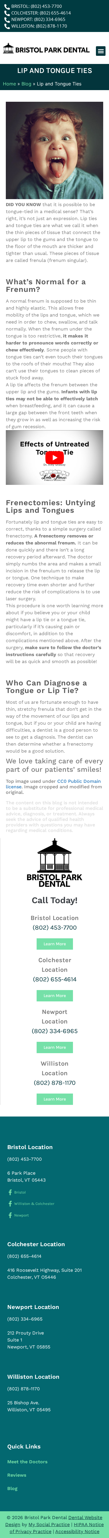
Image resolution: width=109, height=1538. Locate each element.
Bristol (20, 1192)
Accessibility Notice (77, 1531)
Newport (21, 1215)
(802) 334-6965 (55, 1031)
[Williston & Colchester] (10, 1203)
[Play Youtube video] (54, 457)
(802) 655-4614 (54, 979)
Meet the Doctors (27, 1461)
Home (9, 84)
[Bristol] (10, 1192)
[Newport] (10, 1215)
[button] (101, 51)
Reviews (16, 1475)
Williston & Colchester (34, 1203)
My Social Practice (49, 1524)
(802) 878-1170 (55, 1083)
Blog (26, 84)
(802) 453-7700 (55, 927)
